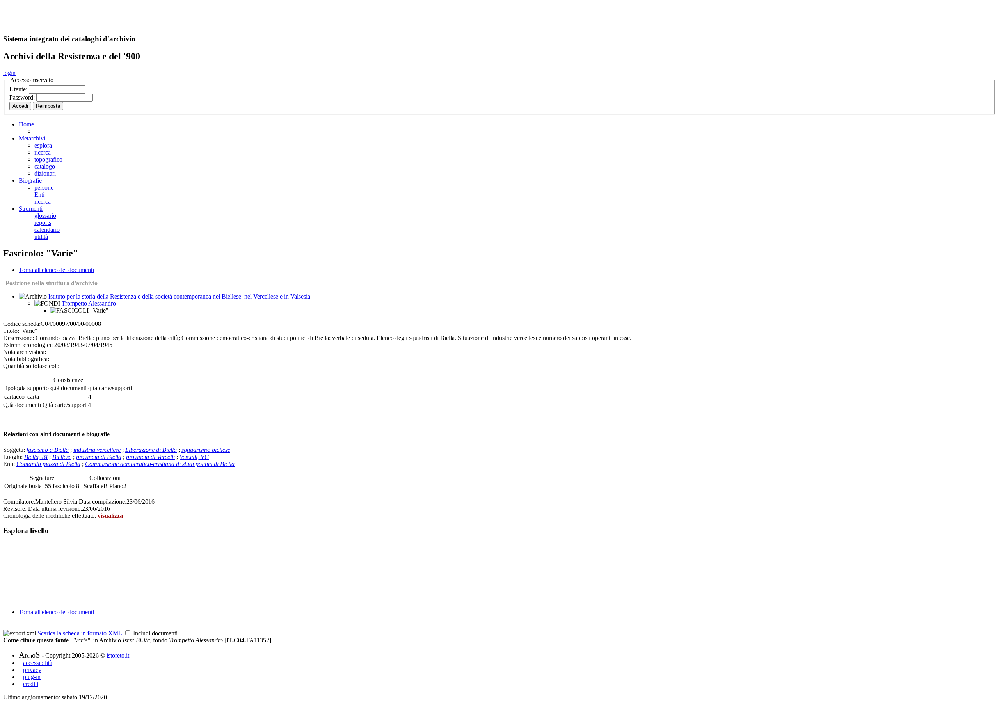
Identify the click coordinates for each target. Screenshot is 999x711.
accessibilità (37, 662)
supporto (38, 388)
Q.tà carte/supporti (65, 405)
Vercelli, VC (194, 456)
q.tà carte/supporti (110, 388)
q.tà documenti (68, 388)
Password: (22, 97)
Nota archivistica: (24, 351)
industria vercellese (97, 449)
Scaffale (93, 486)
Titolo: (11, 330)
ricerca (42, 152)
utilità (41, 236)
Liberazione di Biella (151, 449)
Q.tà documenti (22, 405)
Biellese (61, 456)
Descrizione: (18, 337)
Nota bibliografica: (26, 359)
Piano (116, 486)
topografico (48, 159)
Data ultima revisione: (55, 508)
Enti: (9, 463)
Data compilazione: (102, 501)
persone (43, 187)
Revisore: (15, 508)
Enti (39, 194)
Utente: (19, 89)
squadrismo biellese (205, 449)
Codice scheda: (22, 323)
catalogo (44, 166)
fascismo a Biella (48, 449)
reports (42, 222)
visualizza (110, 515)
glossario (45, 215)
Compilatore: (19, 501)
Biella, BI (36, 456)
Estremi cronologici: (28, 344)
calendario (47, 229)
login (9, 72)
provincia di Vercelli (150, 456)
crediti (30, 684)
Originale (16, 486)
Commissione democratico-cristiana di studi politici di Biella (160, 463)
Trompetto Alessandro (89, 303)
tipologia (15, 388)
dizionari (45, 173)
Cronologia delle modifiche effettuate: (50, 515)
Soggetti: (15, 449)
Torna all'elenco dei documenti (56, 270)
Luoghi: (13, 456)
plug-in (32, 677)
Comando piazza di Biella (48, 463)
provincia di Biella (98, 456)
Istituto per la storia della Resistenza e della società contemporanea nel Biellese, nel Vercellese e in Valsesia (179, 296)
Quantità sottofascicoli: (31, 366)
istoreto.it (118, 655)
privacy (32, 670)
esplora (43, 145)
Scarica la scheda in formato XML (79, 633)
